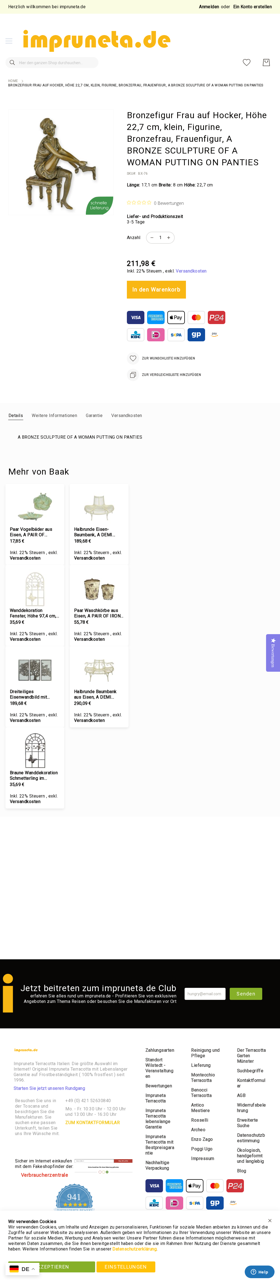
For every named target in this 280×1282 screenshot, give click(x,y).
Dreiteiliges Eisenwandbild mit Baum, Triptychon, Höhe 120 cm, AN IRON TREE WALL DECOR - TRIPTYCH (33, 694)
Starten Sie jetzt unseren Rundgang (49, 1088)
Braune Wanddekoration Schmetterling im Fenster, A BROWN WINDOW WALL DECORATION (34, 775)
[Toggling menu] (8, 41)
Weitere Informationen (54, 415)
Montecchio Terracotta (203, 1077)
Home (13, 81)
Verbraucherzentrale (44, 1175)
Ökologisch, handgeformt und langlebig (250, 1156)
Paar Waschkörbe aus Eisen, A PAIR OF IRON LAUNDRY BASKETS (97, 613)
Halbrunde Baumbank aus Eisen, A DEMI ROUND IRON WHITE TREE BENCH (95, 694)
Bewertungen (158, 1085)
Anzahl (134, 237)
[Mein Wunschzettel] (246, 62)
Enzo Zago (202, 1139)
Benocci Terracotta (201, 1092)
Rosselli (199, 1120)
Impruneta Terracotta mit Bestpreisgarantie (159, 1145)
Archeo (198, 1129)
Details (15, 415)
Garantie (94, 415)
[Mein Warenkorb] (266, 62)
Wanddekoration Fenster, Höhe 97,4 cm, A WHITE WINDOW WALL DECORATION (33, 613)
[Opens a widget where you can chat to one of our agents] (259, 1272)
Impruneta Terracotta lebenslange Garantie (157, 1119)
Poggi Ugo (201, 1148)
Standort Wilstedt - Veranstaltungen (159, 1068)
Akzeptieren (51, 1267)
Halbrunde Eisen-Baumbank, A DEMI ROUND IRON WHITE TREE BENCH (95, 532)
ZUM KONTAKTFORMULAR (92, 1122)
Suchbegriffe (250, 1070)
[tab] (15, 415)
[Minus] (151, 238)
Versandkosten (191, 271)
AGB (241, 1095)
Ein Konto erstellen (252, 6)
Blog (241, 1170)
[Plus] (170, 238)
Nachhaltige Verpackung (157, 1165)
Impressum (202, 1158)
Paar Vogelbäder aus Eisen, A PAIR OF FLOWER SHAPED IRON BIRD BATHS (34, 532)
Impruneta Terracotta (155, 1098)
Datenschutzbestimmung (251, 1138)
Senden (246, 994)
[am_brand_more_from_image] (35, 507)
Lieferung (201, 1065)
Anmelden (209, 6)
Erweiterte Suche (247, 1123)
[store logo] (96, 41)
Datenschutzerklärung (134, 1249)
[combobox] (51, 62)
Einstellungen (126, 1267)
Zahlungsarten (159, 1050)
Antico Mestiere (200, 1107)
